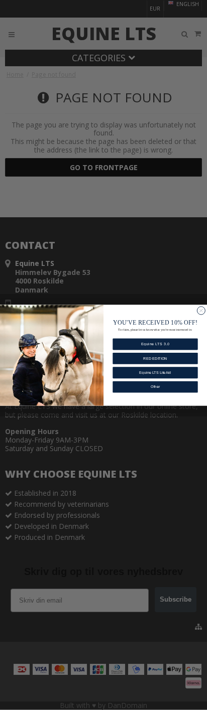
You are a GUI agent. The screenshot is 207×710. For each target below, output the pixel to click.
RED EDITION (155, 358)
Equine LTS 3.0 (155, 344)
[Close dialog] (201, 310)
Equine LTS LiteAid (155, 372)
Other (155, 387)
